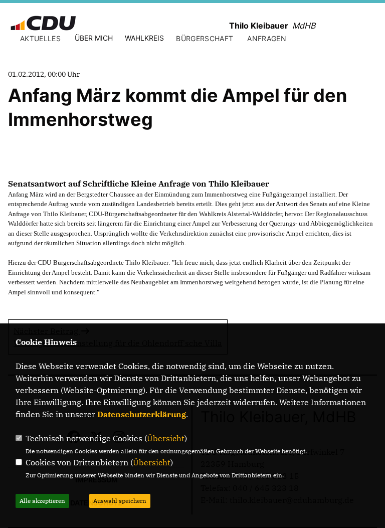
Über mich (94, 38)
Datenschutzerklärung (141, 414)
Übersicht (165, 438)
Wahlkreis (144, 38)
